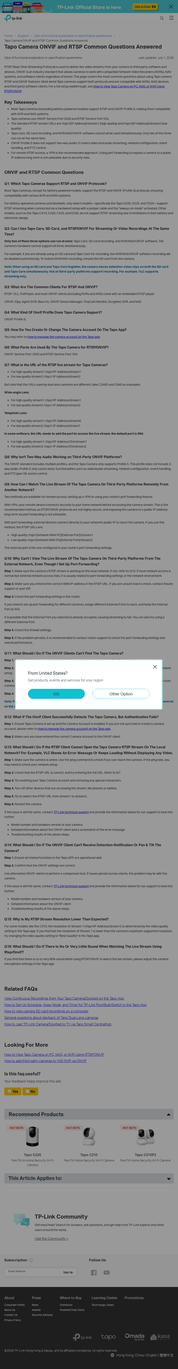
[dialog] (89, 684)
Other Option (121, 693)
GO (56, 693)
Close (155, 666)
